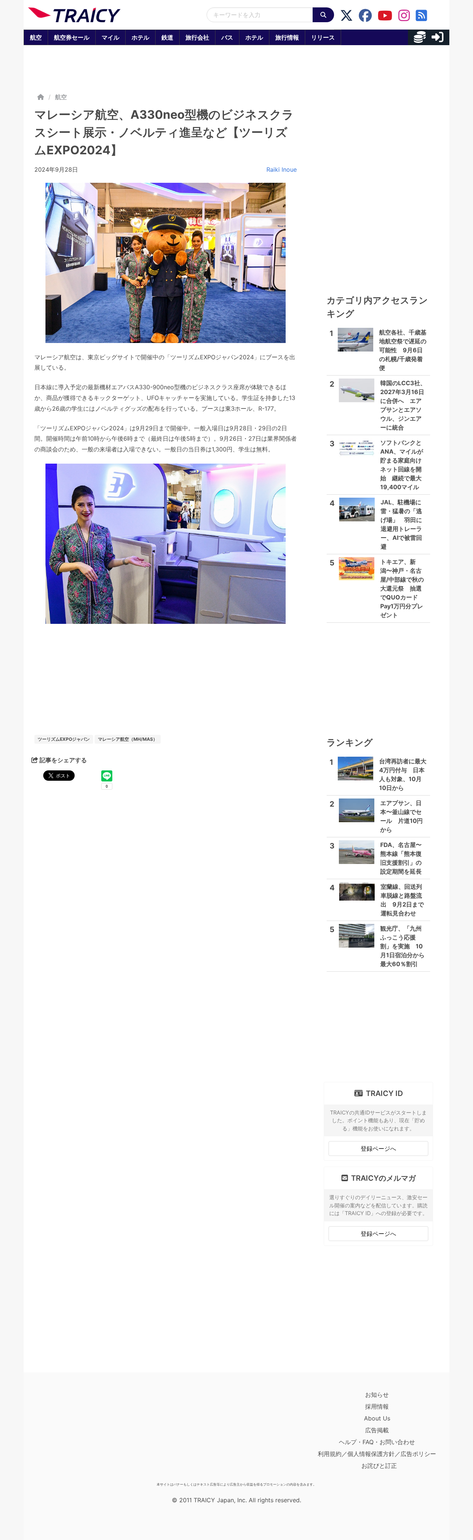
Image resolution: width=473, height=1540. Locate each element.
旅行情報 (287, 37)
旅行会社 (197, 37)
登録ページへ (378, 1148)
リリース (323, 37)
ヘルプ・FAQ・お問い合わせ (377, 1442)
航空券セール (71, 37)
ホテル (140, 37)
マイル (110, 37)
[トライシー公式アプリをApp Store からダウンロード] (71, 1433)
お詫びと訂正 (379, 1465)
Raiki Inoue (281, 169)
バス (227, 37)
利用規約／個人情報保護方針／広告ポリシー (377, 1453)
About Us (377, 1418)
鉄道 (167, 37)
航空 (36, 37)
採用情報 (377, 1406)
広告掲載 (377, 1430)
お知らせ (377, 1394)
